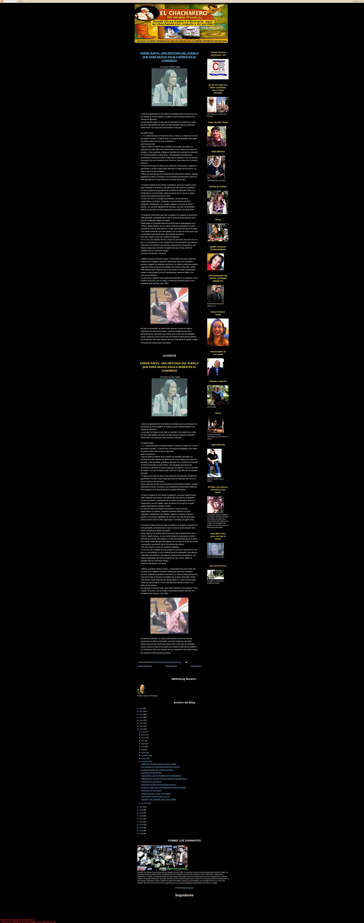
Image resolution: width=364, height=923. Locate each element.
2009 (141, 708)
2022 (141, 822)
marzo (143, 738)
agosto (143, 752)
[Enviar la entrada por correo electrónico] (186, 662)
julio (143, 749)
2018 (141, 810)
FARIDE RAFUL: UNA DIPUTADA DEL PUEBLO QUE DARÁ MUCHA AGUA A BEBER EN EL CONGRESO (169, 57)
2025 (141, 830)
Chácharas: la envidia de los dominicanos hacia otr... (158, 785)
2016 (141, 729)
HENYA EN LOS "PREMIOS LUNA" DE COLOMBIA (158, 799)
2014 (141, 723)
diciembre (144, 803)
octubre (144, 758)
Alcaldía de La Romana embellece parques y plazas (158, 764)
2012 (141, 717)
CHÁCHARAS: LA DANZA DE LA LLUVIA (155, 796)
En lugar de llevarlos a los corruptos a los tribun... (157, 770)
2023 (141, 824)
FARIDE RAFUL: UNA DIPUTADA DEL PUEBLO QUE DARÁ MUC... (164, 779)
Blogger (190, 888)
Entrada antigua (196, 666)
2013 (141, 720)
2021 (141, 819)
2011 (141, 714)
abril (143, 740)
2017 (141, 807)
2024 (141, 828)
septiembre (145, 755)
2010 (141, 711)
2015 (141, 726)
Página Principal (171, 666)
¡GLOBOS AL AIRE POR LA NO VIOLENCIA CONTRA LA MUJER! (163, 787)
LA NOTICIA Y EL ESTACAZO (151, 773)
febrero (143, 735)
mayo (143, 743)
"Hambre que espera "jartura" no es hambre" (156, 793)
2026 (141, 833)
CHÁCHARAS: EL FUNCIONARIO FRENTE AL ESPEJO (160, 767)
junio (143, 746)
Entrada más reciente (144, 666)
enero (143, 732)
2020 (141, 816)
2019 (141, 813)
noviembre (145, 761)
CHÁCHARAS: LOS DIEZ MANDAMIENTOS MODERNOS (161, 776)
